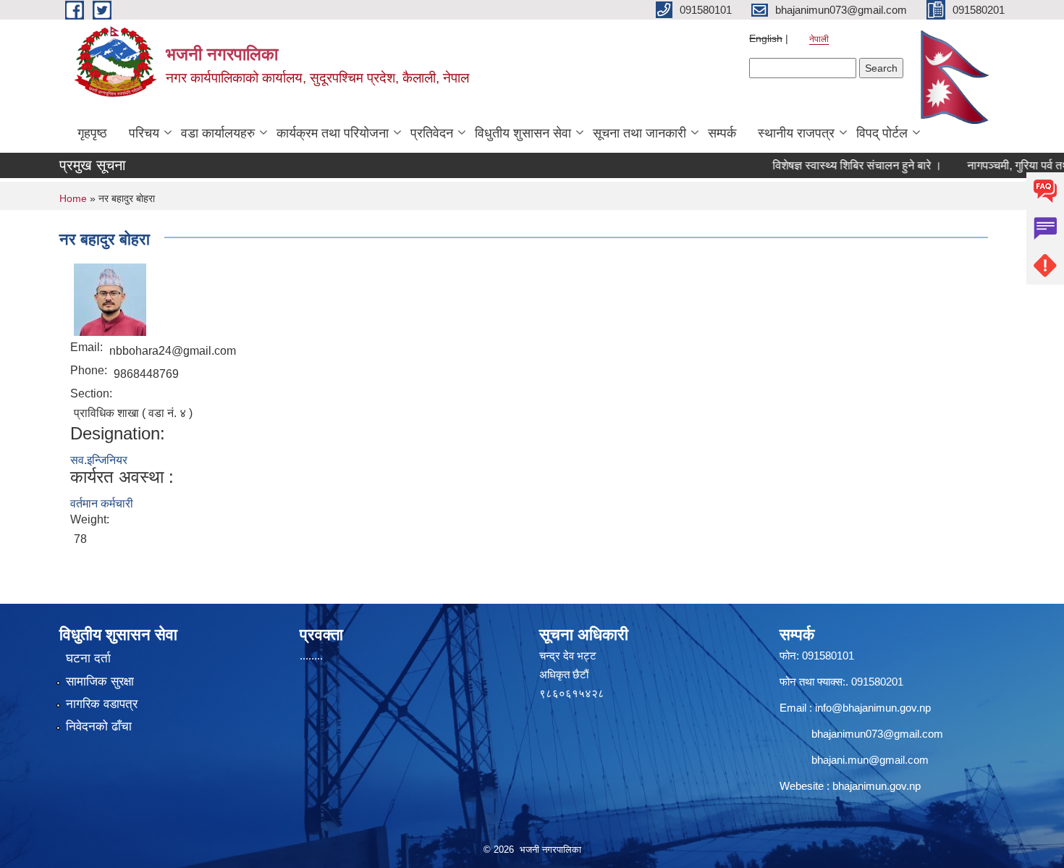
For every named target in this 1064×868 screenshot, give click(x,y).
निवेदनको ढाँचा (99, 726)
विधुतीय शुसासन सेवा (523, 133)
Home (73, 198)
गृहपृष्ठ (92, 133)
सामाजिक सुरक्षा (100, 681)
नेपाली (819, 39)
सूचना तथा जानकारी (639, 133)
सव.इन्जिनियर (98, 460)
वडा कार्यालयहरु (218, 133)
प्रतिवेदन (431, 133)
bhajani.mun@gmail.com (870, 760)
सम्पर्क (722, 133)
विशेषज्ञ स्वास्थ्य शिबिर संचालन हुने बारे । (838, 165)
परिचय (144, 133)
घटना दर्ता (88, 658)
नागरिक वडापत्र (102, 704)
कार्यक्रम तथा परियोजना (332, 133)
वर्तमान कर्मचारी (101, 503)
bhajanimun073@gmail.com (877, 734)
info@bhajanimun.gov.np (873, 707)
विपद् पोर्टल (882, 133)
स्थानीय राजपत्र (796, 133)
